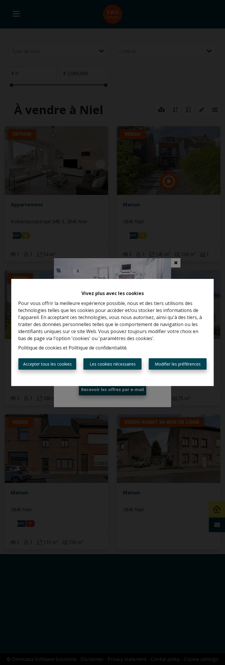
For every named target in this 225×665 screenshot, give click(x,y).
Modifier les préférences (178, 364)
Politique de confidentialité (98, 348)
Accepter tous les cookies (47, 364)
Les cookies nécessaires (113, 364)
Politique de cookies (40, 348)
